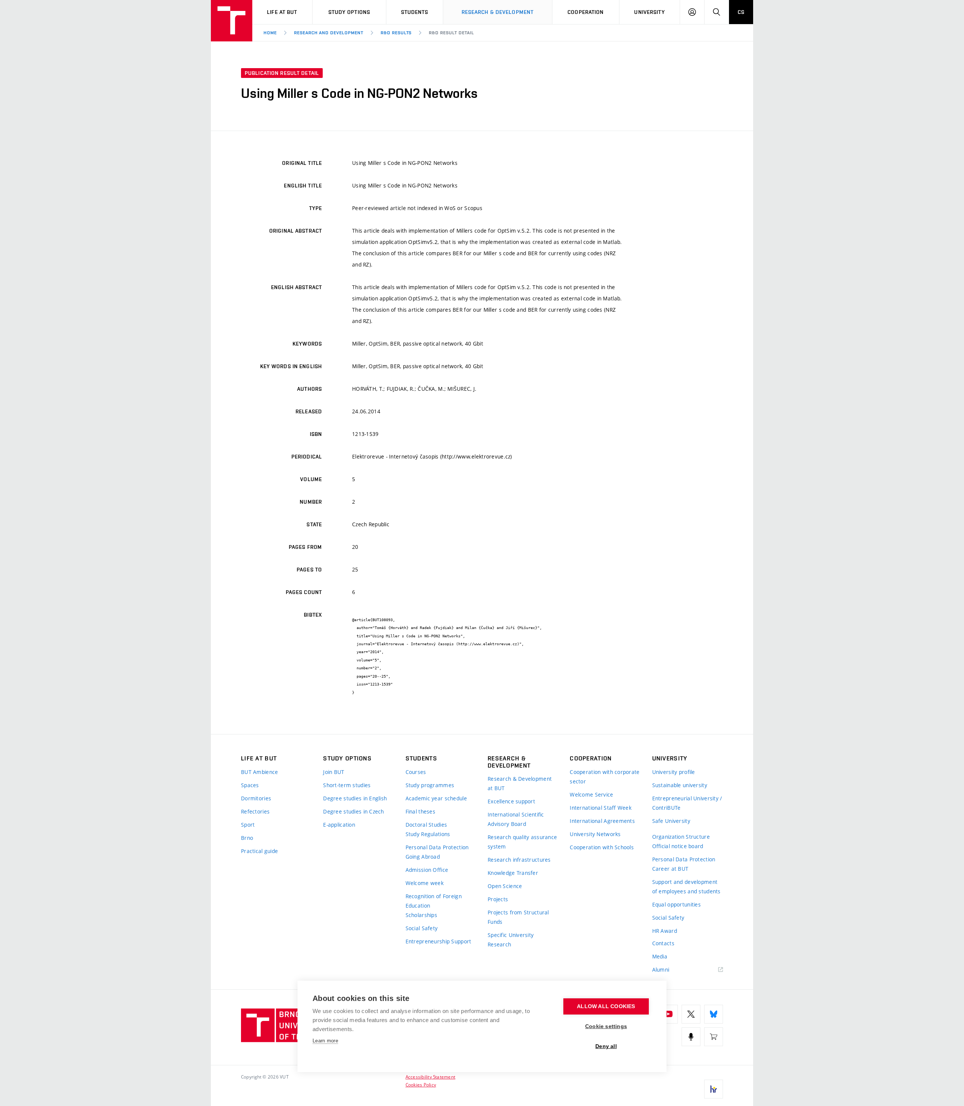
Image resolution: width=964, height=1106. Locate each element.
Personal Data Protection (437, 847)
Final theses (420, 811)
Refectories (255, 811)
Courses (416, 771)
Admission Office (427, 869)
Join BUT (333, 771)
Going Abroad (423, 856)
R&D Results (396, 32)
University (649, 12)
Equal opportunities (676, 904)
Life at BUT (282, 12)
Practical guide (259, 851)
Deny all (606, 1046)
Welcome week (425, 883)
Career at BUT (670, 868)
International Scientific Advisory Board (516, 819)
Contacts (663, 943)
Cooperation (585, 12)
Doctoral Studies (426, 824)
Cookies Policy (421, 1085)
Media (659, 956)
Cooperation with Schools (602, 847)
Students (415, 12)
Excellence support (511, 801)
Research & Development (498, 12)
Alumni (661, 969)
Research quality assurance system (522, 841)
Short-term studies (347, 785)
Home (270, 32)
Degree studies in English (355, 798)
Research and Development (328, 32)
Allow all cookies (606, 1006)
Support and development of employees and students (686, 886)
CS (741, 12)
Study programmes (430, 785)
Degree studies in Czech (353, 811)
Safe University (671, 820)
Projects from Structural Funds (518, 917)
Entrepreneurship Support (438, 941)
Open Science (505, 886)
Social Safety (422, 928)
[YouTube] (668, 1014)
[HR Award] (713, 1089)
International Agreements (602, 820)
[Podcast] (691, 1036)
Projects (498, 899)
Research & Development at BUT (520, 783)
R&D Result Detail (451, 32)
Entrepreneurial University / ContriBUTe (687, 803)
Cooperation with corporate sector (604, 776)
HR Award (664, 930)
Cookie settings (606, 1026)
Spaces (250, 785)
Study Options (349, 12)
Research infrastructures (519, 859)
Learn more (325, 1041)
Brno (247, 837)
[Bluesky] (713, 1014)
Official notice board (677, 846)
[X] (691, 1014)
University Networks (595, 834)
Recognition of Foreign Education (434, 901)
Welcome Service (591, 794)
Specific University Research (511, 939)
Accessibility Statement (431, 1077)
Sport (248, 824)
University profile (673, 771)
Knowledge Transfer (513, 872)
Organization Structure (681, 836)
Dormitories (256, 798)
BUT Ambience (259, 771)
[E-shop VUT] (713, 1036)
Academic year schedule (436, 798)
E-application (339, 824)
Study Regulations (428, 834)
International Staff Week (600, 807)
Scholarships (421, 915)
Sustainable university (679, 785)
